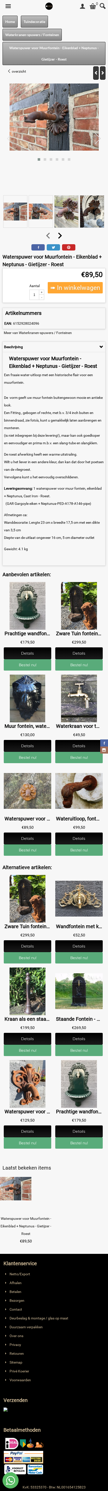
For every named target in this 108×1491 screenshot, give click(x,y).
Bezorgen (17, 1301)
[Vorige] (96, 73)
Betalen (15, 1292)
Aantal (34, 286)
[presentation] (10, 139)
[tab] (54, 347)
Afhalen (16, 1283)
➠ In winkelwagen (75, 287)
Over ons (16, 1336)
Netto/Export (20, 1274)
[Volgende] (102, 73)
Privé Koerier (19, 1371)
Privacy (15, 1345)
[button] (39, 159)
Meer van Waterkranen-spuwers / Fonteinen (38, 333)
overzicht (18, 71)
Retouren (17, 1353)
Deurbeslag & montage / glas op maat (39, 1318)
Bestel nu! (27, 664)
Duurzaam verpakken (26, 1327)
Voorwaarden (20, 1380)
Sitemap (16, 1362)
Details (27, 653)
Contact (16, 1309)
